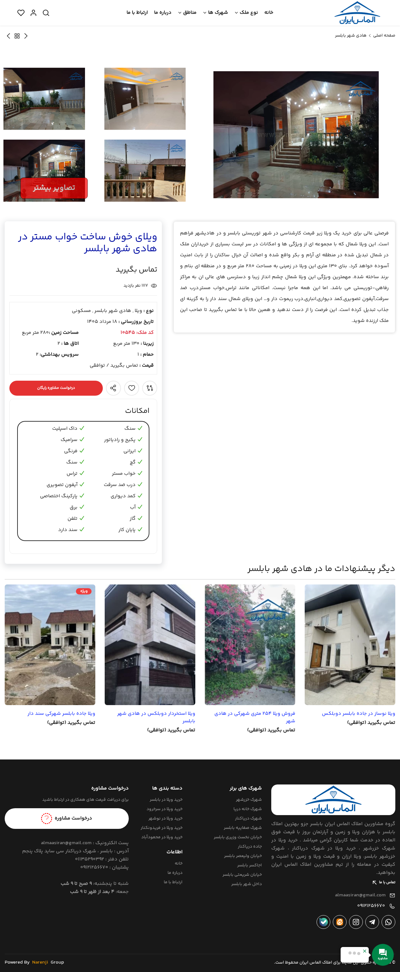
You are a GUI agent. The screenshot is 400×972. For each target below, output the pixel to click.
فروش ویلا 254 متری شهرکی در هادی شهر (254, 717)
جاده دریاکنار (250, 846)
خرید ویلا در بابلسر (166, 799)
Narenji (40, 962)
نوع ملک (249, 13)
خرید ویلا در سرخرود (164, 809)
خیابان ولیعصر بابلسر (243, 856)
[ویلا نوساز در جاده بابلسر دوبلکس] (350, 644)
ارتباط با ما (137, 13)
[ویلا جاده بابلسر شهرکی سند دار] (50, 644)
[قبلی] (8, 35)
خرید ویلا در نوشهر (165, 818)
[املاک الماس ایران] (357, 12)
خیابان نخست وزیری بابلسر (238, 837)
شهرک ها (218, 13)
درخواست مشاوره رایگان (56, 388)
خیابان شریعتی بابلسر (242, 874)
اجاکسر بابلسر (249, 865)
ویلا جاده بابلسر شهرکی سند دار (61, 714)
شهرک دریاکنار (248, 818)
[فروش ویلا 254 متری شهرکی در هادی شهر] (250, 644)
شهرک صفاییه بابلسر (243, 827)
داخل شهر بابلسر (246, 884)
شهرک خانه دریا (247, 809)
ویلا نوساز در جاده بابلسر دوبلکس (358, 714)
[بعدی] (26, 35)
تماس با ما (387, 882)
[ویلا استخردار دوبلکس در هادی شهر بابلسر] (150, 644)
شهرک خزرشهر (249, 799)
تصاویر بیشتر (54, 188)
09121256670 (371, 906)
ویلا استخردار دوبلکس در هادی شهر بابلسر (156, 717)
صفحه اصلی (384, 35)
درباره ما (163, 13)
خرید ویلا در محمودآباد (161, 837)
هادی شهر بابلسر (351, 35)
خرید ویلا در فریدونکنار (161, 827)
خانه (268, 13)
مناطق (190, 13)
